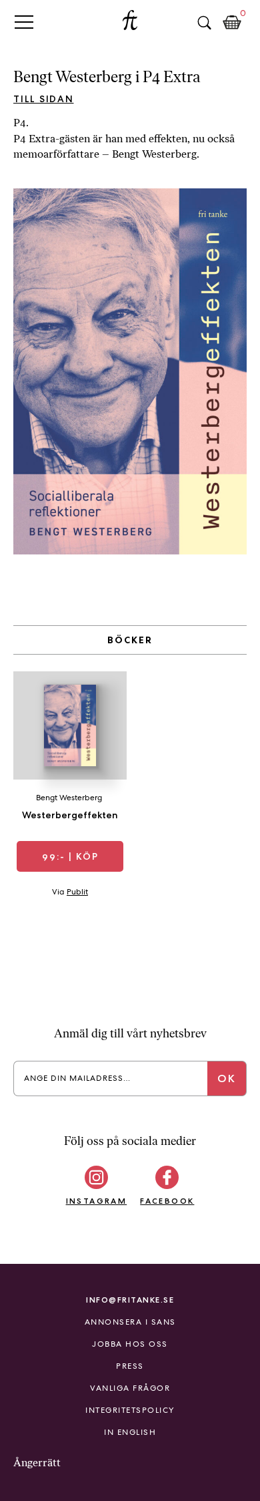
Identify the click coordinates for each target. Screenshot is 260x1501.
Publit (77, 891)
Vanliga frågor (130, 1388)
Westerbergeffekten (70, 815)
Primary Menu (24, 22)
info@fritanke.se (130, 1300)
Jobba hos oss (130, 1344)
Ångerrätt (37, 1462)
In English (130, 1432)
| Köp (70, 856)
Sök (204, 22)
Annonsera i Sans (130, 1322)
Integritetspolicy (130, 1410)
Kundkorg (232, 22)
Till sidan (43, 99)
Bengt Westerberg (69, 797)
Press (130, 1366)
